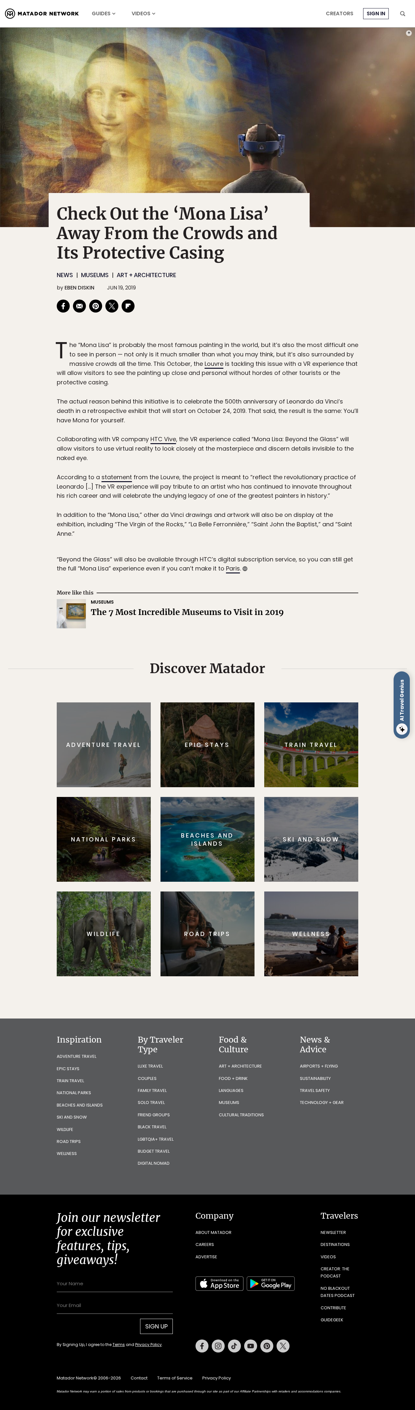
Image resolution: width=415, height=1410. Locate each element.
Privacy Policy (246, 748)
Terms (216, 748)
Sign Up (272, 732)
